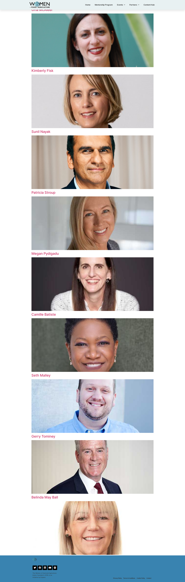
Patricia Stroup (43, 192)
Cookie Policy (141, 578)
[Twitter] (35, 567)
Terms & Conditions (129, 578)
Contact (148, 578)
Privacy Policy (117, 578)
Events (120, 5)
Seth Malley (41, 375)
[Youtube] (50, 567)
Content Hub (149, 5)
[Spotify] (55, 567)
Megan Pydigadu (45, 253)
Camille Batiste (43, 314)
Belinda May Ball (44, 497)
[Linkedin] (45, 567)
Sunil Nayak (40, 132)
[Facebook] (40, 567)
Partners (133, 5)
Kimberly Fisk (42, 71)
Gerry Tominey (43, 436)
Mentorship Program (104, 5)
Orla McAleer (42, 10)
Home (87, 5)
